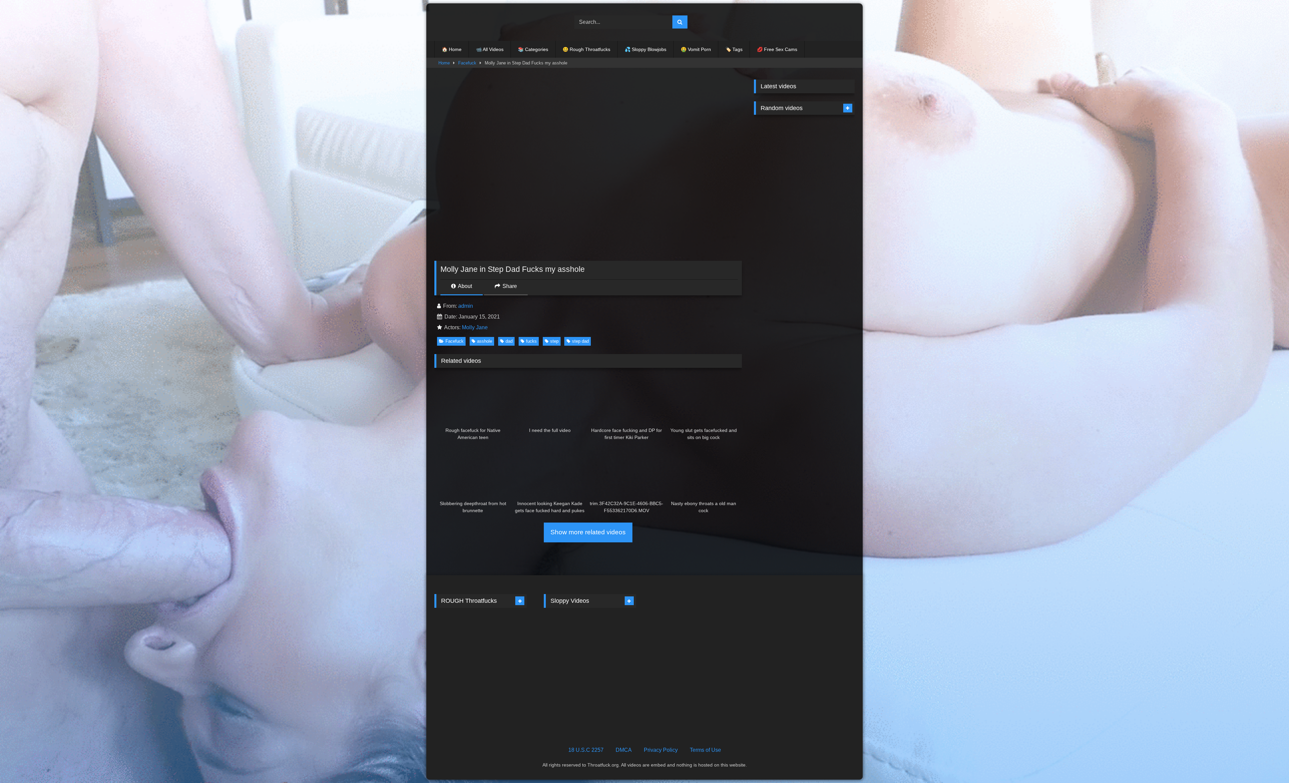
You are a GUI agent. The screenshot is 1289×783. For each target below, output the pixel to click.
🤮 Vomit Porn (696, 49)
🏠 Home (452, 49)
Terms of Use (705, 750)
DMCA (624, 750)
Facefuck (467, 62)
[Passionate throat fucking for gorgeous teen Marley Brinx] (778, 146)
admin (465, 306)
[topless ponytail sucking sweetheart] (456, 639)
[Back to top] (1268, 763)
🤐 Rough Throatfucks (586, 49)
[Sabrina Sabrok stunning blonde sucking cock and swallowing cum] (504, 694)
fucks (531, 341)
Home (444, 62)
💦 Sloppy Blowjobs (645, 49)
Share (509, 286)
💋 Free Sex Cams (777, 49)
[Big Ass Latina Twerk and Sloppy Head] (566, 694)
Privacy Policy (661, 750)
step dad (580, 341)
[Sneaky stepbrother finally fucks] (456, 694)
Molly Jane (475, 327)
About (464, 286)
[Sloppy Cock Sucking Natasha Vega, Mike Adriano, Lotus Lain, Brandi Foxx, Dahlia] (830, 256)
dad (509, 341)
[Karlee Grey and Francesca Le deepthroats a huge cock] (778, 256)
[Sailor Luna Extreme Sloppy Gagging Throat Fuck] (830, 201)
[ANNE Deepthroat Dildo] (613, 639)
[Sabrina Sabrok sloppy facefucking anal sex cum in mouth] (504, 639)
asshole (484, 341)
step (554, 341)
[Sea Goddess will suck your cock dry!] (778, 201)
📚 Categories (533, 49)
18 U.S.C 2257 (586, 750)
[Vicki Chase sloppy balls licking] (566, 639)
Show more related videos (588, 532)
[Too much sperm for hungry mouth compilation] (613, 694)
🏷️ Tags (734, 49)
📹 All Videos (490, 49)
